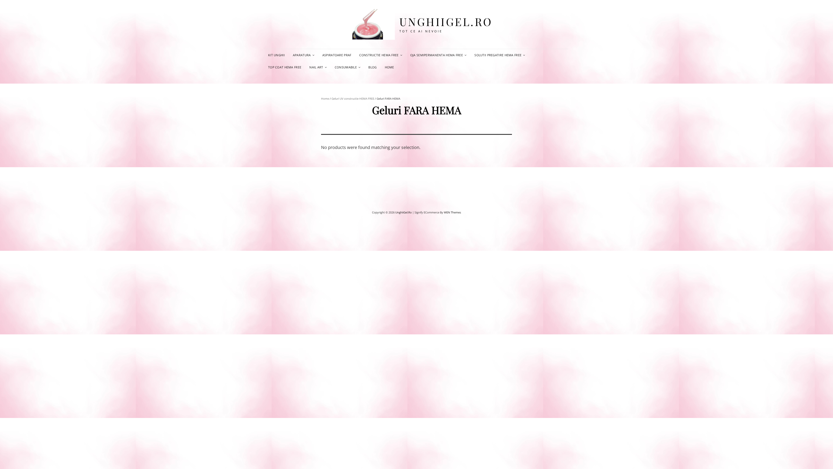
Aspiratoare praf (336, 55)
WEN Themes (452, 212)
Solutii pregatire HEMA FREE (497, 55)
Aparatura (302, 55)
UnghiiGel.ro (446, 21)
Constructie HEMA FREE (378, 55)
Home (389, 67)
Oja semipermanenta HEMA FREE (436, 55)
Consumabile (346, 67)
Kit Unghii (276, 55)
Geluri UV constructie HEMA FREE (352, 99)
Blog (372, 67)
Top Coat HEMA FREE (284, 67)
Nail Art (316, 67)
